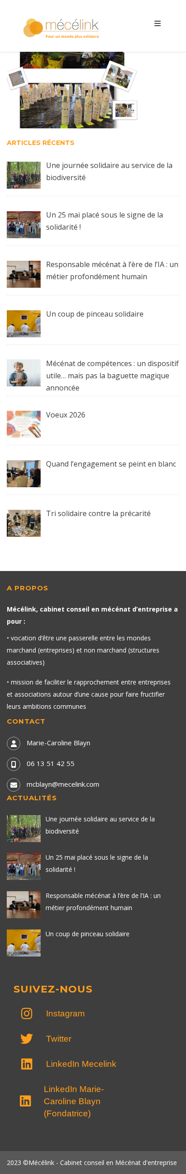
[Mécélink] (62, 27)
